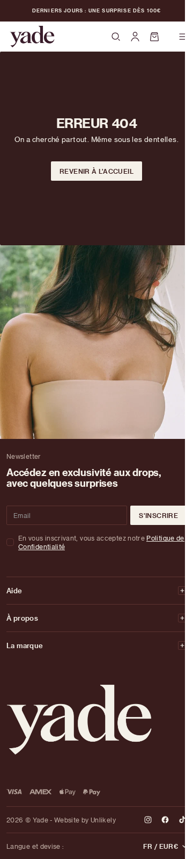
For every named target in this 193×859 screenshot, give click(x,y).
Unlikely (103, 819)
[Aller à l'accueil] (32, 36)
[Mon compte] (135, 36)
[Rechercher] (115, 37)
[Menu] (183, 36)
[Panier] (159, 36)
